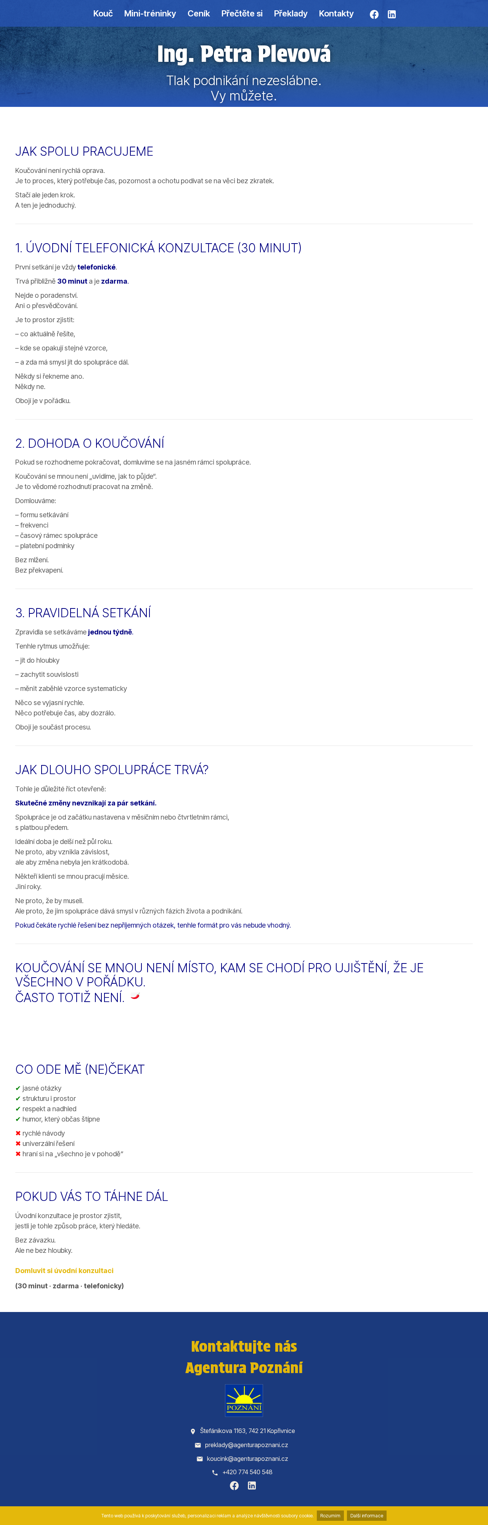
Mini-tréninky (150, 13)
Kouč (103, 13)
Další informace (366, 1516)
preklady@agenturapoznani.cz (246, 1445)
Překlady (291, 13)
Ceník (199, 13)
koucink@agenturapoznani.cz (247, 1458)
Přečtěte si (242, 13)
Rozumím (330, 1516)
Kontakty (336, 13)
